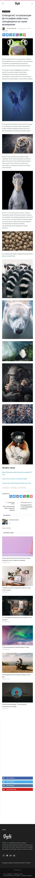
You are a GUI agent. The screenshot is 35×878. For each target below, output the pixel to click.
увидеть (4, 256)
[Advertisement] (15, 748)
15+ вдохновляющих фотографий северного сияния (15, 647)
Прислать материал (26, 875)
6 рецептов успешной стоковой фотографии (14, 478)
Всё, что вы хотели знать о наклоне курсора (9, 508)
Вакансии (9, 874)
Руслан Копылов (11, 28)
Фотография (6, 11)
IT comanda (27, 862)
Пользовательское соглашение (11, 875)
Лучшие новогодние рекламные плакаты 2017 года (16, 483)
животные (6, 487)
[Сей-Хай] (17, 3)
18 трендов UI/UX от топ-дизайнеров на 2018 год (26, 506)
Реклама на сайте (18, 874)
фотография (22, 487)
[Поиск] (32, 4)
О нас (4, 874)
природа (13, 487)
